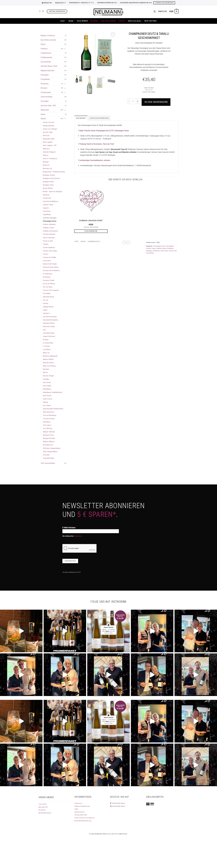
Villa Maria (46, 422)
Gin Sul (45, 300)
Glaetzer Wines (48, 307)
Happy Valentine (157, 248)
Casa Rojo (46, 211)
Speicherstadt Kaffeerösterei (53, 409)
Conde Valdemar (49, 248)
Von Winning (47, 428)
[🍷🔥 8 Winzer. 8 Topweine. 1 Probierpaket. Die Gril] (65, 631)
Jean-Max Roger (48, 333)
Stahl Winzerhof (48, 412)
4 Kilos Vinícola (48, 122)
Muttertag (170, 248)
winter (43, 114)
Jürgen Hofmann (49, 336)
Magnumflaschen (47, 70)
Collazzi (45, 244)
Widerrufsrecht (79, 812)
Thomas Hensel (48, 419)
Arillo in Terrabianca (50, 159)
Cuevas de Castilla (49, 257)
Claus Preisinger (48, 238)
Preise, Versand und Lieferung (84, 818)
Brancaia (46, 195)
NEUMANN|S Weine (118, 803)
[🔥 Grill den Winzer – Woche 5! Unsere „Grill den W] (65, 674)
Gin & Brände (82, 21)
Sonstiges (45, 101)
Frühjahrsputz (46, 53)
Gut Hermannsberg (50, 317)
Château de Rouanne (50, 231)
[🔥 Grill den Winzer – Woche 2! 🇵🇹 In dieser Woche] (196, 674)
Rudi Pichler (47, 396)
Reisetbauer (47, 389)
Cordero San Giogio (50, 251)
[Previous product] (128, 242)
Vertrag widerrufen (80, 815)
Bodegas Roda (48, 182)
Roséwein (44, 84)
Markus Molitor (48, 359)
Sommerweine (46, 97)
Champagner (170, 246)
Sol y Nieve (47, 405)
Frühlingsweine (46, 57)
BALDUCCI (42, 810)
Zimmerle (46, 455)
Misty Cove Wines (49, 366)
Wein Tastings (150, 21)
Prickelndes (45, 79)
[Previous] (78, 52)
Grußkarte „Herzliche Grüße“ (91, 220)
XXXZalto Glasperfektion (51, 448)
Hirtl (44, 330)
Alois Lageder (48, 142)
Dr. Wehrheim (47, 274)
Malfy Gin (46, 353)
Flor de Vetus (47, 287)
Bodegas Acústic (49, 175)
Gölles (45, 310)
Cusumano (47, 261)
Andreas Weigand (49, 152)
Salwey (45, 402)
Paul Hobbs (47, 386)
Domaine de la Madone (51, 271)
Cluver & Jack (48, 241)
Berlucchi (46, 165)
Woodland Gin (48, 445)
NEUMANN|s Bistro (44, 813)
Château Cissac (48, 228)
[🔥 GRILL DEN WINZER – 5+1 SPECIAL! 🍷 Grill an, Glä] (21, 674)
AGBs (76, 809)
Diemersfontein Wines (51, 267)
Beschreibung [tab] (81, 118)
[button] (47, 3)
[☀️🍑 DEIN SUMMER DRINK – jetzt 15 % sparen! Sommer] (21, 631)
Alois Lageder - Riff (49, 145)
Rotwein (44, 88)
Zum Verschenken (108, 21)
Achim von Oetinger (50, 129)
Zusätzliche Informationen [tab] (99, 118)
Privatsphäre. (78, 536)
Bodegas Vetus (48, 185)
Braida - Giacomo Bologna (52, 192)
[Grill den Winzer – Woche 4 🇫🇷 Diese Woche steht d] (108, 674)
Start (76, 241)
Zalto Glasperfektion (50, 452)
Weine (70, 21)
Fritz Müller (47, 294)
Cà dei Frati (47, 198)
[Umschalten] (65, 48)
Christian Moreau (49, 234)
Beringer (46, 162)
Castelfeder (47, 215)
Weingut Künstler (49, 438)
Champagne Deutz (49, 221)
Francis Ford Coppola (51, 290)
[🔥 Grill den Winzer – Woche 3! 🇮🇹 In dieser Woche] (152, 674)
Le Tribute (46, 346)
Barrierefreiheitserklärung (82, 821)
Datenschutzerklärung (82, 806)
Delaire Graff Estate (50, 264)
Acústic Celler (48, 132)
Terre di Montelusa (49, 415)
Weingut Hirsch (48, 435)
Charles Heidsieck (49, 224)
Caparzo (46, 208)
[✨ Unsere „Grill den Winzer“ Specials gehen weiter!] (196, 631)
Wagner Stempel (49, 432)
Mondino (46, 369)
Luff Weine (46, 349)
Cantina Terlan (48, 205)
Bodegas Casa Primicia (51, 178)
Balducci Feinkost (48, 35)
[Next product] (124, 242)
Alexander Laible (48, 139)
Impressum (78, 803)
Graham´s (46, 313)
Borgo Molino (48, 188)
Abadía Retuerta (48, 126)
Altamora (46, 149)
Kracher (45, 340)
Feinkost (122, 21)
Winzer (43, 119)
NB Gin (45, 372)
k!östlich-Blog (134, 21)
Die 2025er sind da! (48, 40)
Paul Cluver (47, 382)
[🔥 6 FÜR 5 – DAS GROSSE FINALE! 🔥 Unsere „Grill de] (152, 631)
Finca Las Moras (49, 284)
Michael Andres (48, 363)
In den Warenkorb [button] (90, 231)
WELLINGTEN (43, 807)
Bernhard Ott (47, 169)
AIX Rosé (46, 136)
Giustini (45, 303)
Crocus (45, 254)
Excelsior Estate (48, 280)
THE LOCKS (42, 804)
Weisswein (45, 110)
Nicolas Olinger (48, 376)
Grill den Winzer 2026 (49, 66)
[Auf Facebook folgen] (40, 11)
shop (62, 21)
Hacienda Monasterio (50, 320)
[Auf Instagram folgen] (43, 11)
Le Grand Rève (48, 343)
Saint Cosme (47, 399)
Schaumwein (46, 92)
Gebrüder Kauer (48, 297)
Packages (94, 21)
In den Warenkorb (156, 102)
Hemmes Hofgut (49, 326)
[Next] (112, 52)
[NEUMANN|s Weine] (108, 12)
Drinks (43, 44)
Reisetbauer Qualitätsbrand (52, 392)
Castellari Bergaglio (50, 218)
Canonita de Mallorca (50, 201)
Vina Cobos (47, 425)
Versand (150, 90)
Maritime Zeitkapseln (50, 356)
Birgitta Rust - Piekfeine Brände (54, 172)
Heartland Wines (49, 323)
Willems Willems (49, 442)
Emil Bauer (47, 277)
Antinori (45, 155)
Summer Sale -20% (48, 105)
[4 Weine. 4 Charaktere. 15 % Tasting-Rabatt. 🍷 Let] (108, 631)
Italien (164, 248)
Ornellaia (46, 379)
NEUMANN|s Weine (118, 806)
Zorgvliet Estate (48, 458)
